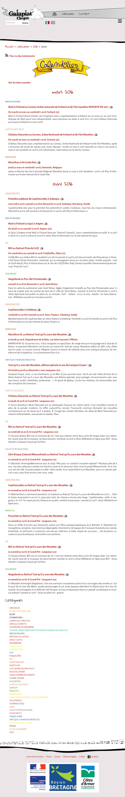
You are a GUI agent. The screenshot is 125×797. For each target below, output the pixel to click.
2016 (35, 46)
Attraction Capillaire (20, 611)
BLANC (12, 614)
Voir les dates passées (19, 82)
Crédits (82, 756)
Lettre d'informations (35, 756)
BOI (11, 659)
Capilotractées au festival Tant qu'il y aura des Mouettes (38, 485)
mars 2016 (62, 91)
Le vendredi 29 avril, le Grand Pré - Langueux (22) (33, 431)
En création (15, 643)
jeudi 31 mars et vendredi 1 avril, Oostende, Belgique (35, 167)
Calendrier (68, 13)
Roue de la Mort (17, 671)
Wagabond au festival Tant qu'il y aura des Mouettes (36, 574)
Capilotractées (16, 662)
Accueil (9, 46)
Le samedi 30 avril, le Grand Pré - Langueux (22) (32, 459)
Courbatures (16, 617)
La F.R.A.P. (13, 687)
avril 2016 (63, 183)
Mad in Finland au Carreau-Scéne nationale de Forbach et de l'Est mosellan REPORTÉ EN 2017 (58, 107)
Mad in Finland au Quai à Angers (25, 223)
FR (46, 22)
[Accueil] (32, 13)
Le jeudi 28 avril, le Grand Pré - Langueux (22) (31, 401)
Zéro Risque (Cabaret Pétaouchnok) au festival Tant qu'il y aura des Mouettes (49, 454)
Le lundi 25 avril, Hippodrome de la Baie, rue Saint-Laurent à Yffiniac (43, 339)
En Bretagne (15, 694)
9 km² (11, 707)
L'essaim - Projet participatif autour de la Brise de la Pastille (38, 630)
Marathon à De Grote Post (22, 162)
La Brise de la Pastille (19, 620)
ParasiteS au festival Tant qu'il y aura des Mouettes (35, 516)
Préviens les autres (19, 636)
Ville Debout (15, 700)
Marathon (14, 665)
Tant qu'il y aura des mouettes (24, 719)
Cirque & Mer (15, 716)
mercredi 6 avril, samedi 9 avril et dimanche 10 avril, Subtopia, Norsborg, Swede (49, 203)
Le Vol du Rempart (18, 729)
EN (52, 22)
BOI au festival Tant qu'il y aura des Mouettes (32, 426)
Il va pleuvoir (16, 649)
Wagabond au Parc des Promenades (27, 279)
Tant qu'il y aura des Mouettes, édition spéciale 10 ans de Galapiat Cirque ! (47, 365)
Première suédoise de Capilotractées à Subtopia (33, 198)
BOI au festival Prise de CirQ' (23, 248)
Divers (12, 726)
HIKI (11, 652)
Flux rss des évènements (22, 56)
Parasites (14, 691)
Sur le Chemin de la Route (22, 675)
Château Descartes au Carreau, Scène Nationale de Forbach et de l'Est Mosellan (50, 134)
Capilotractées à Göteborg (22, 309)
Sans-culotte (16, 640)
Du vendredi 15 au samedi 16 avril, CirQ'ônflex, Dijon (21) (37, 253)
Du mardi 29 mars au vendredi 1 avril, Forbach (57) (33, 112)
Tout (11, 732)
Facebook (94, 756)
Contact (84, 13)
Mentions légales (70, 756)
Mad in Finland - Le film (20, 723)
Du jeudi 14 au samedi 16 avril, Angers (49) (30, 228)
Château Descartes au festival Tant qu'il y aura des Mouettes (40, 396)
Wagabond (15, 681)
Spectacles (14, 608)
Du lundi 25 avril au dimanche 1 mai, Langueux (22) (34, 370)
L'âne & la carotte (18, 624)
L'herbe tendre (16, 678)
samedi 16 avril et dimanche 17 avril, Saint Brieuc (33, 284)
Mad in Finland (17, 633)
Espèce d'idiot (16, 646)
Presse (49, 756)
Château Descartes (18, 684)
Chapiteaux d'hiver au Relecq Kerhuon (28, 697)
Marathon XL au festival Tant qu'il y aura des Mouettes (37, 334)
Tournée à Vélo (16, 703)
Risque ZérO (15, 656)
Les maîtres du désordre (21, 627)
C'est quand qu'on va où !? (22, 668)
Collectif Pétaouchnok (20, 710)
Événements (15, 713)
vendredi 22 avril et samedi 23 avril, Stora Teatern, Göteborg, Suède (42, 314)
